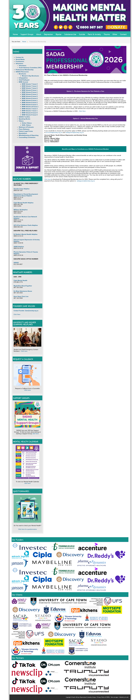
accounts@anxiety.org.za (54, 132)
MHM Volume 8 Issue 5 (30, 96)
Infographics (23, 78)
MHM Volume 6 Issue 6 (30, 113)
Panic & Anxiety (94, 34)
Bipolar (58, 34)
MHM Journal (23, 82)
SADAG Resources (22, 72)
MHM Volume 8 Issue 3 (30, 94)
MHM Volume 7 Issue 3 (30, 108)
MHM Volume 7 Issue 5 (30, 88)
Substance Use (70, 34)
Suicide (82, 34)
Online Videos (27, 123)
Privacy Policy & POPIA (103, 697)
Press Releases (24, 129)
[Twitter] (61, 27)
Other (115, 34)
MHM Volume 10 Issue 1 (30, 106)
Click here (24, 351)
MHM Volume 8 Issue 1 (30, 90)
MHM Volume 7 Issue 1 (30, 111)
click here (35, 433)
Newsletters (23, 133)
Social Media (20, 59)
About (38, 34)
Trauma (107, 34)
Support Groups (27, 34)
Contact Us (19, 57)
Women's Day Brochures (30, 76)
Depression (48, 34)
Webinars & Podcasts (26, 127)
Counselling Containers (27, 137)
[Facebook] (56, 27)
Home (15, 34)
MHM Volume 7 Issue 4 (30, 86)
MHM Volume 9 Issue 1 (30, 100)
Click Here (17, 314)
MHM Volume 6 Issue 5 (30, 115)
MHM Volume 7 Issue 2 (30, 84)
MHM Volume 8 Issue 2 (30, 92)
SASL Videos (26, 125)
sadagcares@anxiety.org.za (75, 132)
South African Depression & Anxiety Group (84, 697)
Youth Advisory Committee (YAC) (30, 67)
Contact (123, 34)
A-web (126, 697)
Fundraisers (20, 61)
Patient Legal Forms (26, 131)
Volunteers (19, 63)
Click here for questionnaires (27, 529)
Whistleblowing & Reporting (28, 135)
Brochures (22, 74)
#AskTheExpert (19, 38)
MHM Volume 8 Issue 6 (30, 98)
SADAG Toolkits (24, 117)
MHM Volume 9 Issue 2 (30, 102)
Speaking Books (24, 119)
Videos (21, 121)
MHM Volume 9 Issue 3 (30, 104)
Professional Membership (25, 69)
